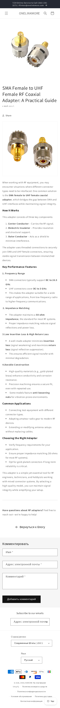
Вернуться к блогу (32, 527)
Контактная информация (31, 701)
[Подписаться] (45, 622)
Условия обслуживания (21, 696)
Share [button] (9, 115)
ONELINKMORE (26, 683)
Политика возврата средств (34, 687)
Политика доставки (43, 696)
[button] (6, 13)
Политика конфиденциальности (31, 691)
